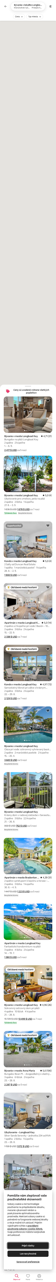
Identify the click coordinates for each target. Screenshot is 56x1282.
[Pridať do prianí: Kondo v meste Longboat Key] (47, 525)
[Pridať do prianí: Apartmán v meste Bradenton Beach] (47, 841)
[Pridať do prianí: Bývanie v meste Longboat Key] (47, 400)
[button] (10, 450)
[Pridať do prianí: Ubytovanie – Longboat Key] (47, 1096)
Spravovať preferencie (28, 1261)
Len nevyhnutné (28, 1253)
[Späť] (5, 6)
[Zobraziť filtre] (50, 6)
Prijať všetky (28, 1245)
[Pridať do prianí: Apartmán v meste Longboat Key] (47, 587)
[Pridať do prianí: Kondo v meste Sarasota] (47, 1158)
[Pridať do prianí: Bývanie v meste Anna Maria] (47, 1034)
